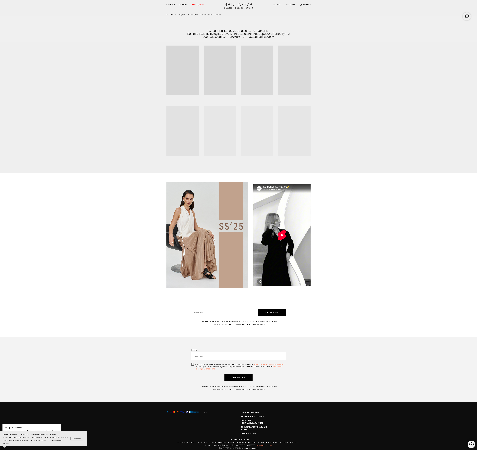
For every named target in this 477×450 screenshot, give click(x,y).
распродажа (197, 4)
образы (183, 4)
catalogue (193, 14)
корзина (290, 4)
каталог (170, 4)
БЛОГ (206, 412)
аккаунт (277, 4)
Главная (170, 14)
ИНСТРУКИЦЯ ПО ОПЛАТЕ (252, 416)
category (181, 14)
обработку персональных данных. (268, 364)
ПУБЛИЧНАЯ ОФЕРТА (250, 412)
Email (194, 350)
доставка (305, 4)
